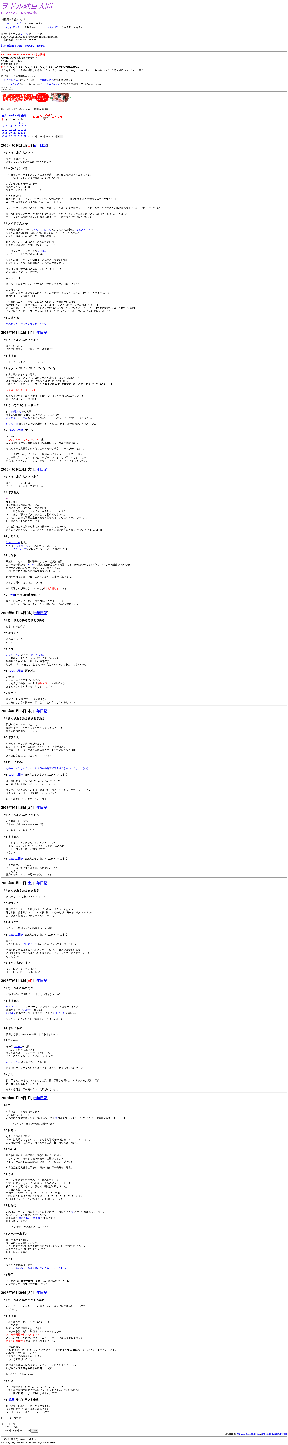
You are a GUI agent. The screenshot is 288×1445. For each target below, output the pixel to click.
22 (19, 133)
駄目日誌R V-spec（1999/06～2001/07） (24, 45)
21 (15, 133)
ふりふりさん (21, 545)
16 (22, 129)
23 (22, 133)
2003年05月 (14, 115)
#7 (5, 1258)
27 (10, 136)
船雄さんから (13, 542)
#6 (5, 1233)
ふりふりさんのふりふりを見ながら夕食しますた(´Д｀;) (36, 1268)
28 (15, 136)
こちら (24, 33)
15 (19, 129)
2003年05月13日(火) (16, 469)
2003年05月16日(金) (16, 808)
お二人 (47, 229)
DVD (12, 594)
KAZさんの (52, 84)
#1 (5, 152)
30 (22, 136)
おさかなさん (11, 80)
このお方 (26, 1010)
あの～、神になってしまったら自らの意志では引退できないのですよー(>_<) (47, 768)
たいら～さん (13, 655)
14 (15, 129)
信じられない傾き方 (29, 1218)
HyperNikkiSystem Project (274, 1434)
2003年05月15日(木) (16, 711)
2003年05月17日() (16, 883)
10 (25, 126)
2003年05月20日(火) (16, 1293)
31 (25, 136)
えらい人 (38, 229)
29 (19, 136)
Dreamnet (30, 564)
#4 (5, 317)
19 (6, 133)
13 (10, 129)
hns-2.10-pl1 (243, 1434)
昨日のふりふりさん (17, 418)
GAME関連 (16, 430)
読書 (11, 1399)
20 (10, 133)
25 (3, 136)
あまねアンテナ (13, 27)
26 (6, 136)
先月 (4, 115)
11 (3, 129)
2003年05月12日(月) (16, 332)
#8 (5, 1274)
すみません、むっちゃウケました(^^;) (26, 324)
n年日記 (40, 145)
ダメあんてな (52, 27)
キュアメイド (83, 229)
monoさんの (13, 84)
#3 (5, 223)
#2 (5, 168)
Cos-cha (42, 251)
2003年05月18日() (16, 981)
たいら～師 (12, 423)
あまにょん (59, 1013)
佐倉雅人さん (46, 80)
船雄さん (16, 411)
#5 (5, 430)
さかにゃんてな (15, 23)
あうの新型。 (38, 655)
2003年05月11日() (16, 145)
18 (3, 133)
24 (25, 133)
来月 (23, 115)
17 (25, 129)
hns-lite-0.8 (254, 1434)
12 (6, 129)
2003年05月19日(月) (16, 1098)
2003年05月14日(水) (16, 613)
